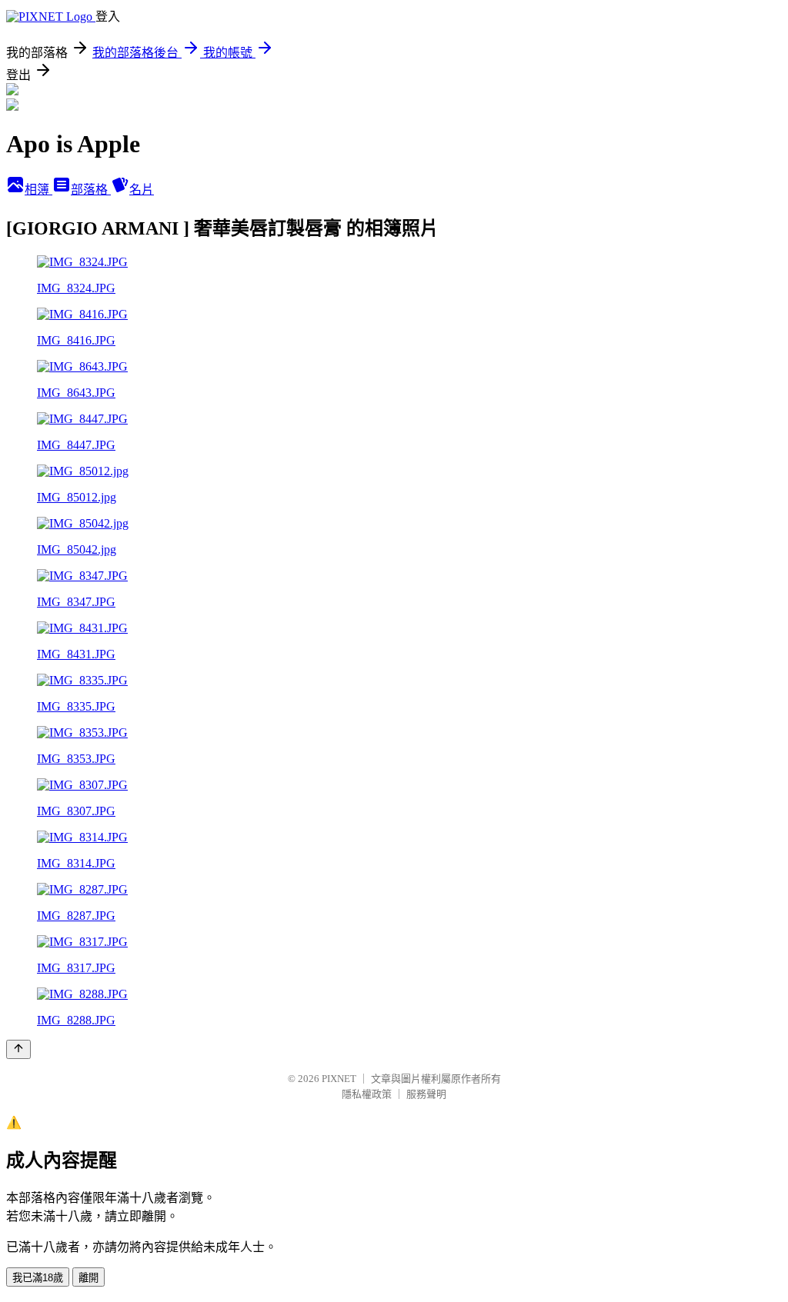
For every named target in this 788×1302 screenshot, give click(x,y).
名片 (141, 189)
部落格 (91, 189)
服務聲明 (426, 1094)
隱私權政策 (367, 1094)
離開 (88, 1278)
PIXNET (339, 1078)
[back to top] (18, 1049)
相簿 (38, 189)
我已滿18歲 (37, 1278)
